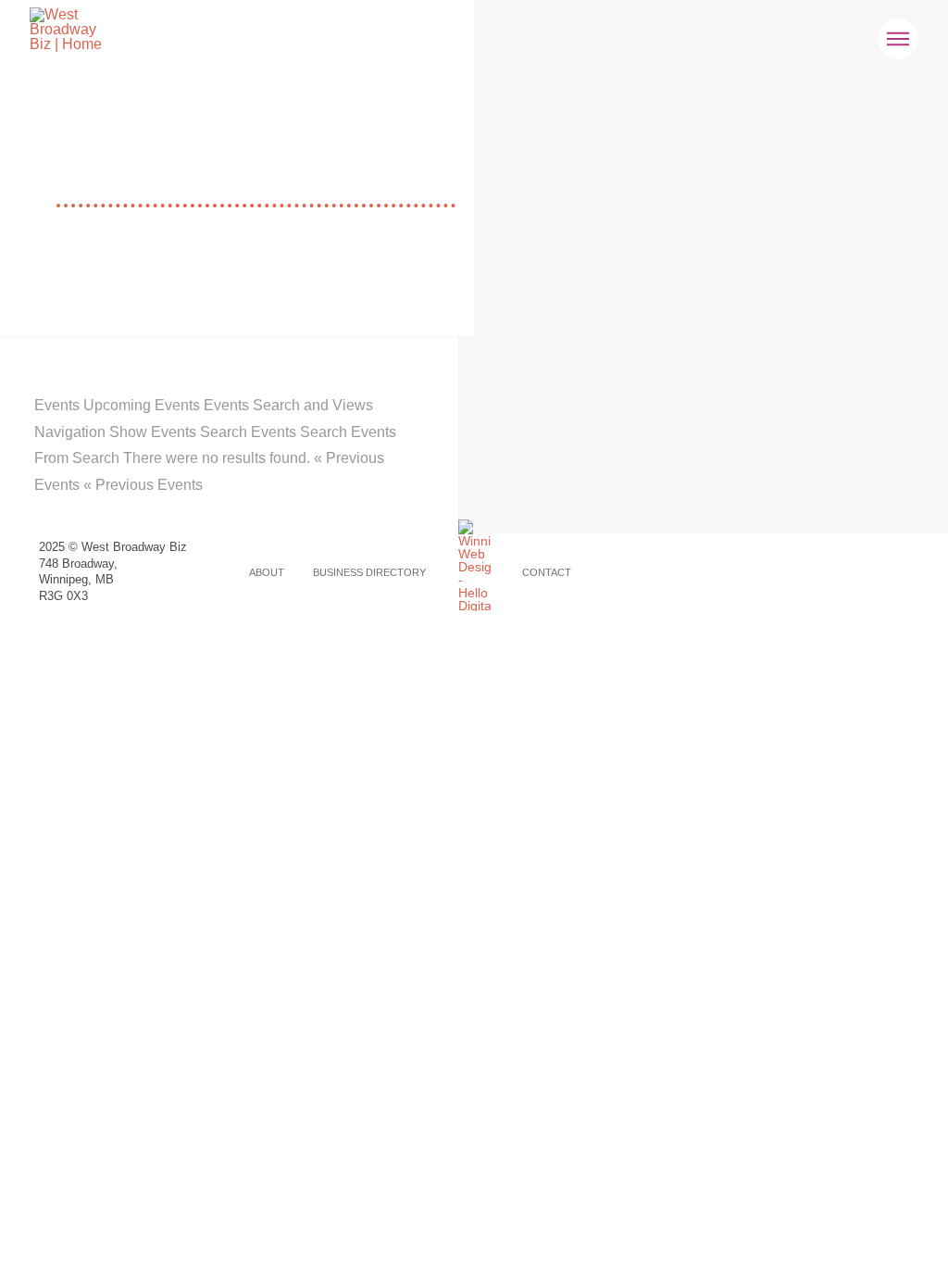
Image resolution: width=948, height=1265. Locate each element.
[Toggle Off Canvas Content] (898, 39)
